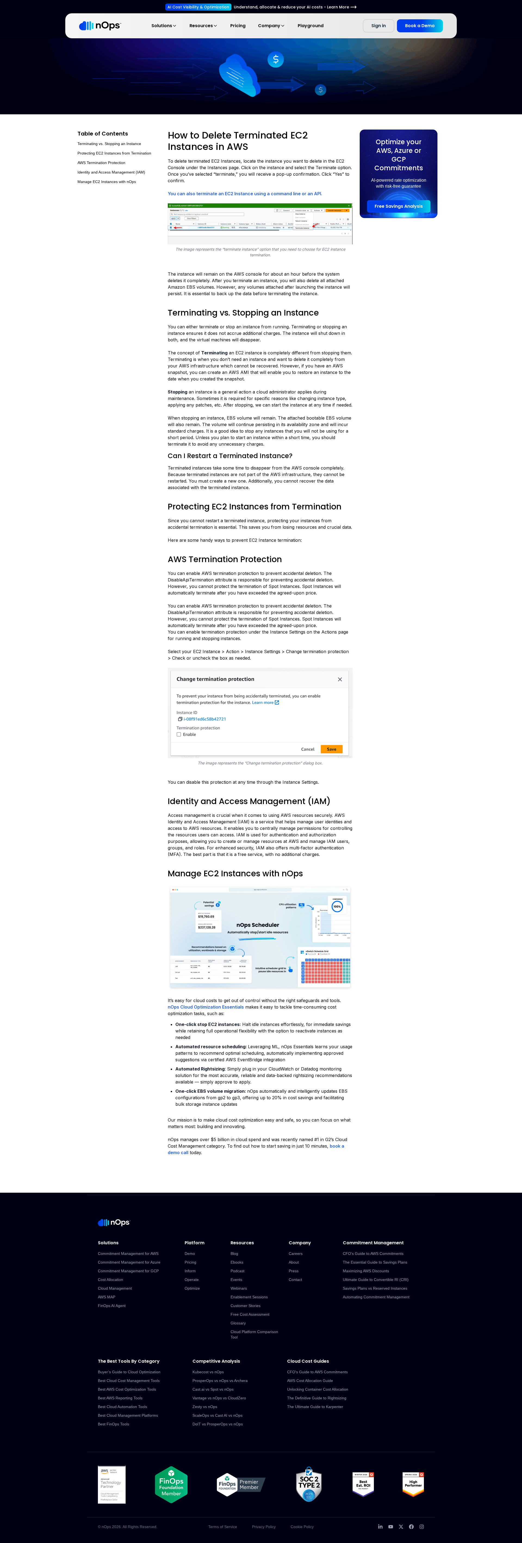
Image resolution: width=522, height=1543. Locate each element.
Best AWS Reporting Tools (120, 1398)
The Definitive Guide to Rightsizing (316, 1398)
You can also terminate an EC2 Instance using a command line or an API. (245, 193)
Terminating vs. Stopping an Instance (109, 143)
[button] (260, 223)
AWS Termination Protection (101, 162)
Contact (295, 1279)
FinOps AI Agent (112, 1305)
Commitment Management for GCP (128, 1271)
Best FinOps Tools (113, 1424)
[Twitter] (401, 1526)
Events (236, 1279)
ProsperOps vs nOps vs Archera (220, 1380)
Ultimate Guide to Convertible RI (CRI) (376, 1279)
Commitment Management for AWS (128, 1253)
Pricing (238, 26)
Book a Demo (420, 26)
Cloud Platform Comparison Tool (254, 1334)
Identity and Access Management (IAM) (111, 172)
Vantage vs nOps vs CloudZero (219, 1398)
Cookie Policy (302, 1527)
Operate (192, 1279)
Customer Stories (245, 1305)
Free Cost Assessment (250, 1314)
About (294, 1262)
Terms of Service (222, 1527)
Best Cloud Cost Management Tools (129, 1380)
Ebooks (237, 1262)
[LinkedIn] (380, 1526)
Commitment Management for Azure (129, 1262)
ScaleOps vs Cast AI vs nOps (217, 1415)
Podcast (237, 1271)
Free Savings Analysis (399, 206)
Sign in (378, 26)
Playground (311, 26)
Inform (190, 1271)
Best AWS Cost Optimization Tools (127, 1389)
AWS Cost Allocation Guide (310, 1380)
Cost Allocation (110, 1279)
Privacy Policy (264, 1527)
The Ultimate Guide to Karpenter (315, 1407)
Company (269, 26)
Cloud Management (115, 1288)
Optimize (192, 1288)
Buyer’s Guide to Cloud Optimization (129, 1372)
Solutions (161, 26)
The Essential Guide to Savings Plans (375, 1262)
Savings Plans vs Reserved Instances (375, 1288)
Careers (296, 1253)
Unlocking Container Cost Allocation (317, 1389)
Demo (190, 1253)
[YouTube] (390, 1526)
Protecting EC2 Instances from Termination (114, 153)
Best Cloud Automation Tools (122, 1407)
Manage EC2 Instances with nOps (106, 182)
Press (294, 1271)
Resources (201, 26)
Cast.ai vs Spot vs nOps (213, 1389)
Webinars (239, 1288)
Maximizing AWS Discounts (366, 1271)
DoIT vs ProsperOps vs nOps (217, 1424)
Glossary (238, 1323)
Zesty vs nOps (204, 1407)
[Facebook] (411, 1526)
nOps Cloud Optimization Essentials (206, 1007)
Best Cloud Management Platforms (128, 1415)
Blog (234, 1253)
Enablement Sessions (249, 1297)
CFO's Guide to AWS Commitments (373, 1253)
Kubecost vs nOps (208, 1372)
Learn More (338, 7)
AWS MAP (106, 1297)
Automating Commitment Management (376, 1297)
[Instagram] (421, 1526)
